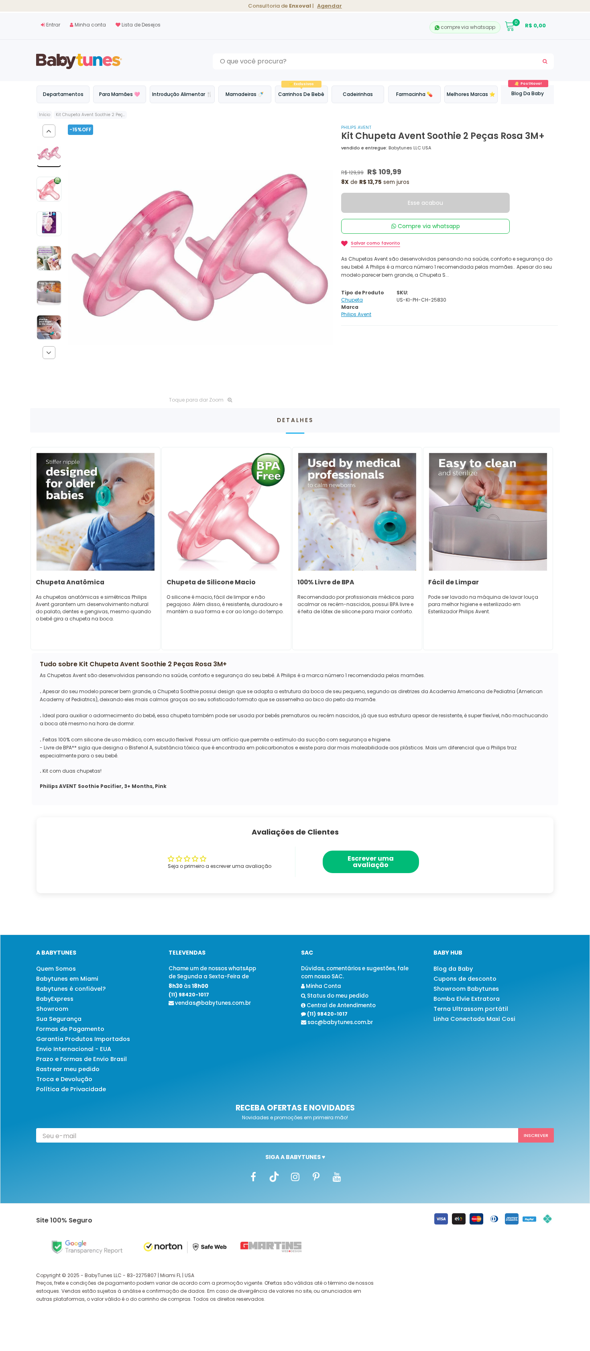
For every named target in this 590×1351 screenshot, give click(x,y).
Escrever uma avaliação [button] (371, 861)
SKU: (402, 292)
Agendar (329, 6)
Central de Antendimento (340, 1005)
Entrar (52, 24)
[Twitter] (274, 1176)
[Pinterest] (316, 1176)
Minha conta (89, 24)
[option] (200, 257)
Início (44, 115)
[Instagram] (295, 1176)
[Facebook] (253, 1176)
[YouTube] (337, 1176)
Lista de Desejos (140, 24)
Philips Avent (356, 127)
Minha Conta (323, 986)
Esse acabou (425, 203)
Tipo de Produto (362, 292)
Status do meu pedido (337, 996)
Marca (349, 307)
